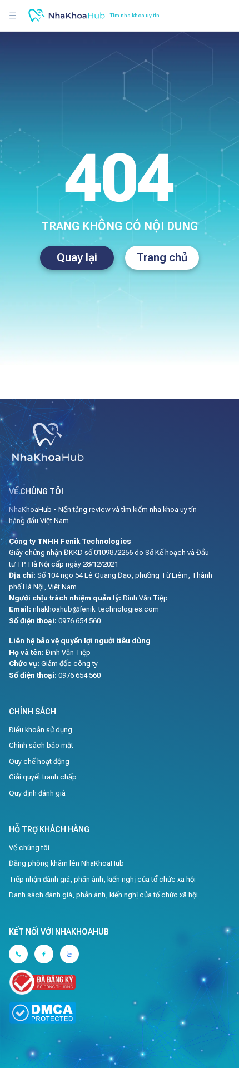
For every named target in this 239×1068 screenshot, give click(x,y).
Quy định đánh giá (37, 793)
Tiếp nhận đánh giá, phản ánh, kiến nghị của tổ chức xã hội (102, 879)
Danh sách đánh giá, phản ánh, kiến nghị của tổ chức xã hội (103, 895)
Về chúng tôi (29, 847)
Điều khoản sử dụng (40, 730)
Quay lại (77, 257)
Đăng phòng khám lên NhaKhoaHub (66, 863)
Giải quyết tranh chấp (43, 777)
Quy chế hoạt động (39, 761)
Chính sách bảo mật (41, 745)
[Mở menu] (12, 15)
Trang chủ (162, 257)
